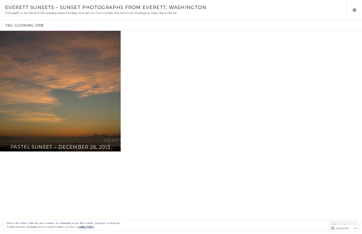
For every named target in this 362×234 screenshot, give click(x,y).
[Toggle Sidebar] (354, 10)
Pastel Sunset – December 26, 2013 (60, 147)
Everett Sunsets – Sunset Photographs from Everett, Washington (105, 7)
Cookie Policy (85, 226)
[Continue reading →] (60, 91)
